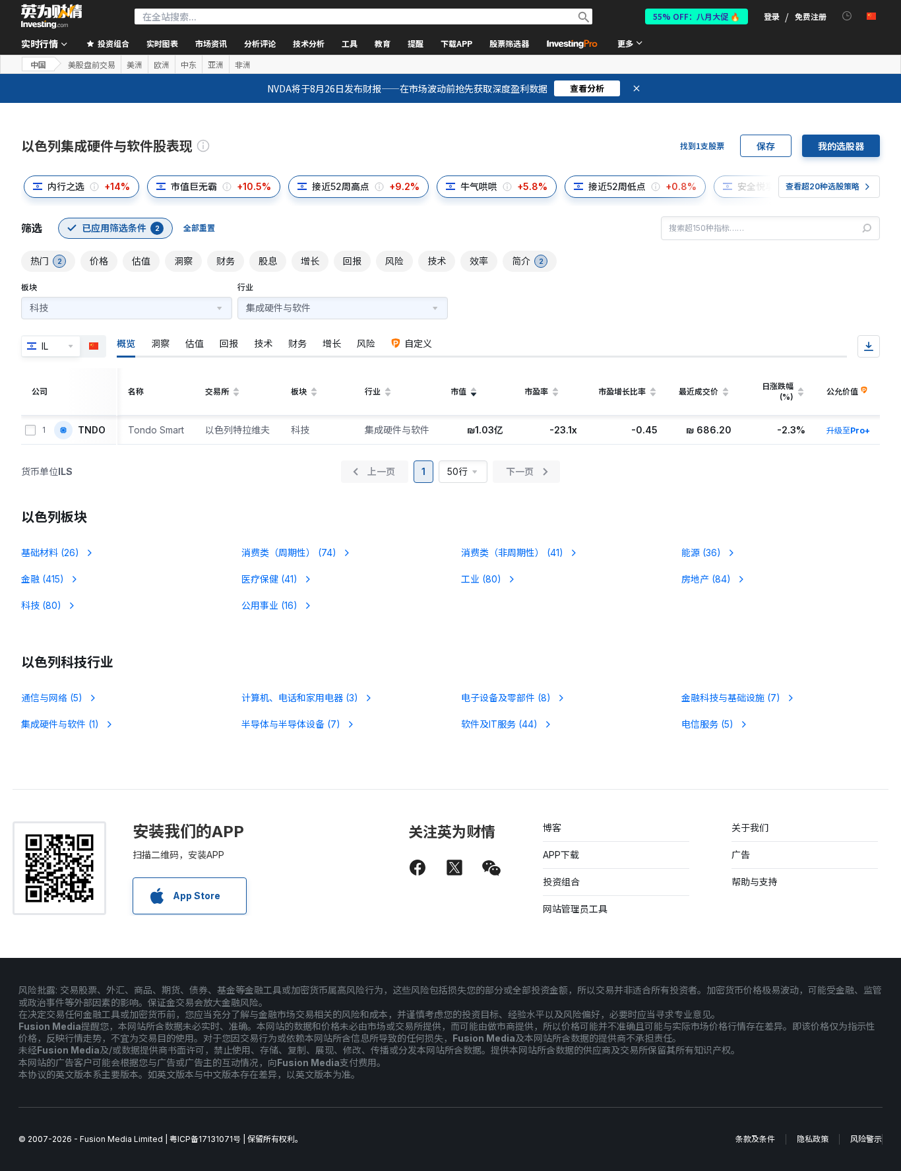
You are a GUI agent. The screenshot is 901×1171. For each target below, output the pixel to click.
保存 (766, 145)
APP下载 (561, 854)
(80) (481, 579)
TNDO (92, 430)
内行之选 (65, 186)
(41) (512, 552)
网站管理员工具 (575, 908)
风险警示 (866, 1139)
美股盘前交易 (91, 64)
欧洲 (162, 64)
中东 (189, 64)
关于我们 (749, 827)
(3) (299, 697)
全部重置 (199, 228)
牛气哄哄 (478, 186)
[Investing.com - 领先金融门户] (51, 16)
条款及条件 (755, 1139)
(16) (269, 605)
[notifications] (847, 16)
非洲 (243, 64)
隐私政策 (812, 1139)
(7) (730, 697)
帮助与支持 (754, 881)
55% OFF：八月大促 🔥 (696, 16)
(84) (706, 579)
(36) (701, 552)
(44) (499, 724)
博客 (552, 827)
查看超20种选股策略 (822, 186)
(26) (50, 552)
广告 (740, 854)
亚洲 (216, 64)
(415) (42, 579)
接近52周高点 (340, 186)
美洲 (134, 64)
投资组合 (561, 881)
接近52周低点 (617, 186)
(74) (288, 552)
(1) (60, 724)
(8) (506, 697)
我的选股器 (841, 145)
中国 (38, 64)
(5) (51, 697)
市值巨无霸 (194, 186)
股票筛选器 (509, 43)
